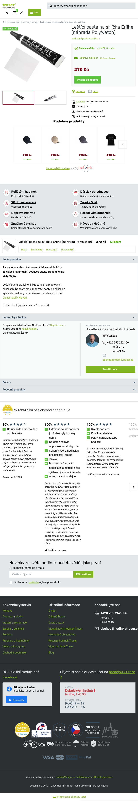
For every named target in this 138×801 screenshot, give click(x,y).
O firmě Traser (56, 616)
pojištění (19, 628)
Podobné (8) (68, 249)
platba (19, 616)
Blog (51, 652)
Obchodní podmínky (14, 652)
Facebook (10, 677)
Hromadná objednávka (62, 634)
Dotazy (7, 382)
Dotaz (95, 91)
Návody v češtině (92, 223)
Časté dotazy (56, 622)
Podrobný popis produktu (86, 38)
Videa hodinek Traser (60, 646)
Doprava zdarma (23, 213)
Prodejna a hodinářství (16, 640)
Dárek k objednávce (94, 191)
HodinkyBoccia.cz (103, 777)
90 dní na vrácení (23, 202)
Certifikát (80, 101)
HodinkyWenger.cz (65, 777)
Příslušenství (13, 22)
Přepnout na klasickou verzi (71, 796)
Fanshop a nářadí (29, 22)
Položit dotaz (110, 369)
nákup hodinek (29, 329)
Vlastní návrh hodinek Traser (65, 628)
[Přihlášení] (21, 12)
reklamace (20, 622)
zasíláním (34, 582)
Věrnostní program (14, 646)
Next (122, 144)
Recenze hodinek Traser (62, 640)
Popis (25, 249)
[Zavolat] (7, 12)
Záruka (7, 628)
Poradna (8, 634)
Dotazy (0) (52, 249)
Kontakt (7, 610)
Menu (36, 12)
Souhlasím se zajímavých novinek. (37, 582)
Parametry (37, 249)
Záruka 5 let (88, 202)
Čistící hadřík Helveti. (15, 297)
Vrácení (7, 622)
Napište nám (56, 325)
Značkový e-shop (23, 223)
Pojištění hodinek (24, 191)
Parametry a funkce (15, 317)
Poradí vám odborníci (95, 213)
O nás (51, 610)
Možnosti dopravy (107, 58)
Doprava (8, 616)
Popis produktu (12, 259)
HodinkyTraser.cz (85, 777)
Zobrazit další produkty (58, 168)
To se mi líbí (18, 700)
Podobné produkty (14, 389)
